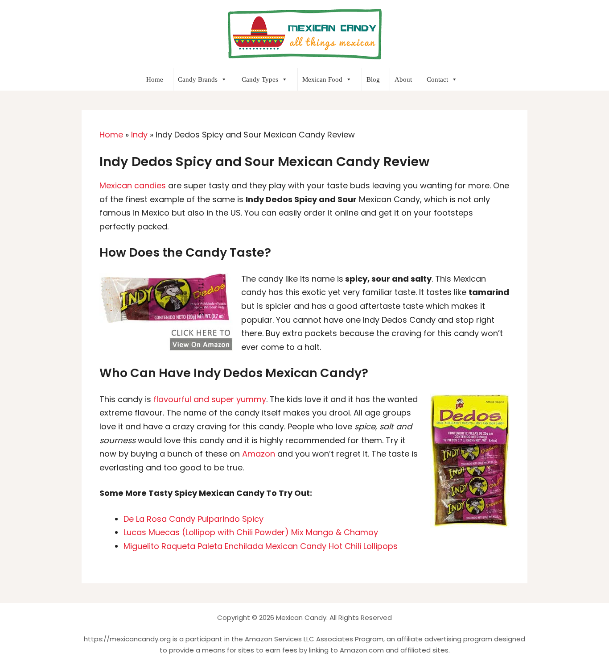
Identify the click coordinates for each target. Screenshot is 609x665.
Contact (437, 79)
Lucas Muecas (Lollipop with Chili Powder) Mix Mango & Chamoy (250, 532)
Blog (373, 79)
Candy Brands (198, 79)
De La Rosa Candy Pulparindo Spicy (193, 518)
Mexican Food (322, 79)
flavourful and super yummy (209, 399)
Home (154, 79)
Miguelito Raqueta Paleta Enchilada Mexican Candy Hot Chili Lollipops (260, 546)
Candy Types (260, 79)
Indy (139, 134)
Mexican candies (132, 185)
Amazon (259, 453)
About (403, 79)
